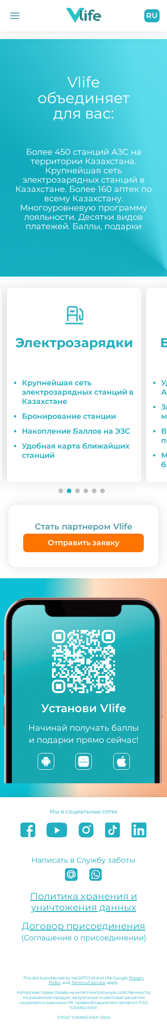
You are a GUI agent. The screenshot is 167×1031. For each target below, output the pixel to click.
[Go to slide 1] (60, 491)
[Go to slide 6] (102, 491)
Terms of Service (88, 982)
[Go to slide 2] (69, 491)
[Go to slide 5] (94, 491)
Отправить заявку (83, 542)
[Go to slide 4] (86, 491)
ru (152, 15)
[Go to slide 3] (77, 491)
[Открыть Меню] (14, 16)
